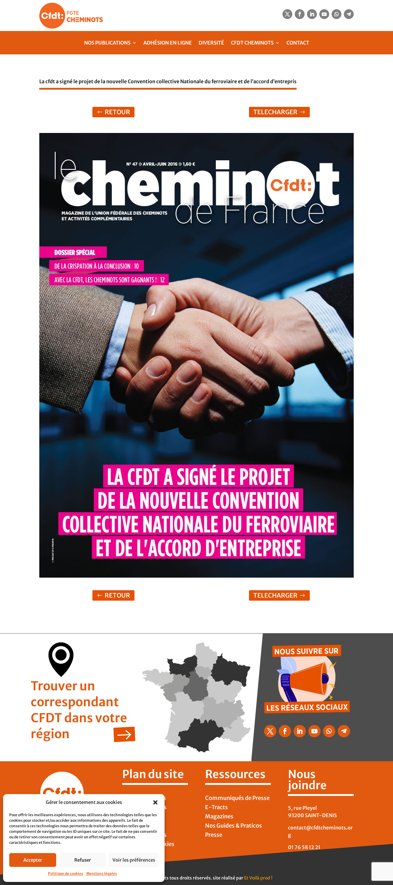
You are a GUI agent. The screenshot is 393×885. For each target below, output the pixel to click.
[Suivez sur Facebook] (300, 14)
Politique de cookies (65, 873)
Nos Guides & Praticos (233, 826)
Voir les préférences (133, 860)
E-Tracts (216, 808)
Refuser (82, 860)
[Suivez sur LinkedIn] (312, 14)
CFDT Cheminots (252, 43)
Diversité (211, 43)
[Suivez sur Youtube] (324, 14)
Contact (297, 43)
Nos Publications (107, 43)
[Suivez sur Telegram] (349, 14)
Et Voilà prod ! (258, 878)
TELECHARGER (275, 112)
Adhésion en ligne (167, 43)
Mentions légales (101, 873)
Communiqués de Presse (237, 798)
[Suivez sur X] (287, 14)
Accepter (32, 860)
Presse (213, 835)
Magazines (219, 817)
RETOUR (117, 112)
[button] (155, 802)
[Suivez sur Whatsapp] (336, 14)
